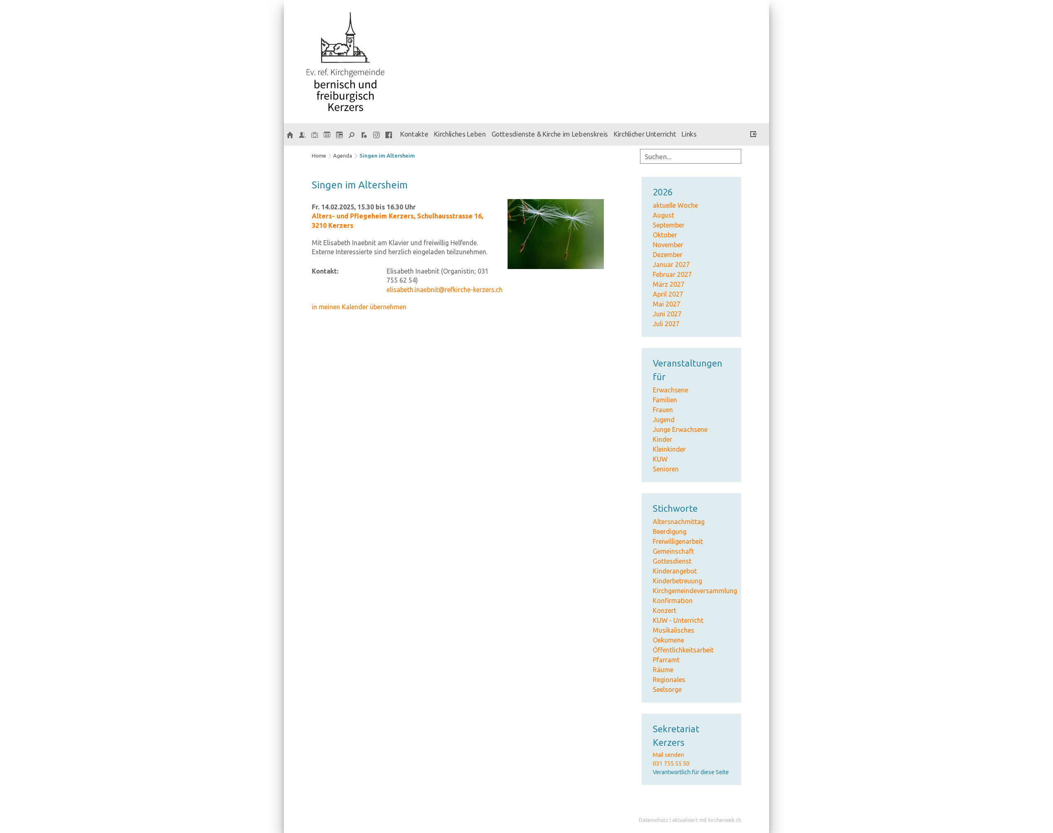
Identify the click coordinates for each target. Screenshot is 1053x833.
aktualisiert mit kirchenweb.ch (706, 820)
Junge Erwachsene (680, 429)
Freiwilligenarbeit (678, 541)
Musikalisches (673, 630)
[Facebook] (389, 134)
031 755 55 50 (671, 763)
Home (319, 155)
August (663, 215)
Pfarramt (666, 660)
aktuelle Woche (675, 205)
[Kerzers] (290, 134)
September (668, 225)
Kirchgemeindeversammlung (695, 590)
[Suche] (352, 134)
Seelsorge (667, 689)
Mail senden (668, 755)
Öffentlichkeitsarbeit (683, 650)
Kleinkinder (669, 449)
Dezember (667, 254)
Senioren (666, 469)
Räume (663, 669)
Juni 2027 (667, 314)
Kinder (662, 439)
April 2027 (668, 294)
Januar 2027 (671, 264)
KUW (660, 459)
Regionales (669, 679)
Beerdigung (670, 531)
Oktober (665, 235)
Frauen (663, 409)
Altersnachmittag (679, 521)
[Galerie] (314, 134)
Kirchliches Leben (459, 134)
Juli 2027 (666, 323)
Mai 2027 (666, 304)
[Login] (753, 135)
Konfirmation (673, 600)
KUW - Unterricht (678, 620)
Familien (665, 400)
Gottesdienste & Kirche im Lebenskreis (550, 134)
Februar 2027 (672, 274)
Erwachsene (670, 390)
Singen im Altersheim (387, 155)
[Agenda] (339, 134)
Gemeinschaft (673, 551)
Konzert (664, 610)
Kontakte (414, 134)
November (668, 244)
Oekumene (668, 640)
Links (689, 134)
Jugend (664, 419)
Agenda (342, 155)
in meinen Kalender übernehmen (359, 307)
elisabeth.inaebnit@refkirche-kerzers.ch (445, 289)
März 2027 (668, 284)
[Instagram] (376, 134)
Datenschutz (653, 820)
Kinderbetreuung (677, 581)
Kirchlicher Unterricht (645, 134)
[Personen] (302, 134)
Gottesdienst (672, 561)
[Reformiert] (364, 134)
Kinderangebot (675, 571)
